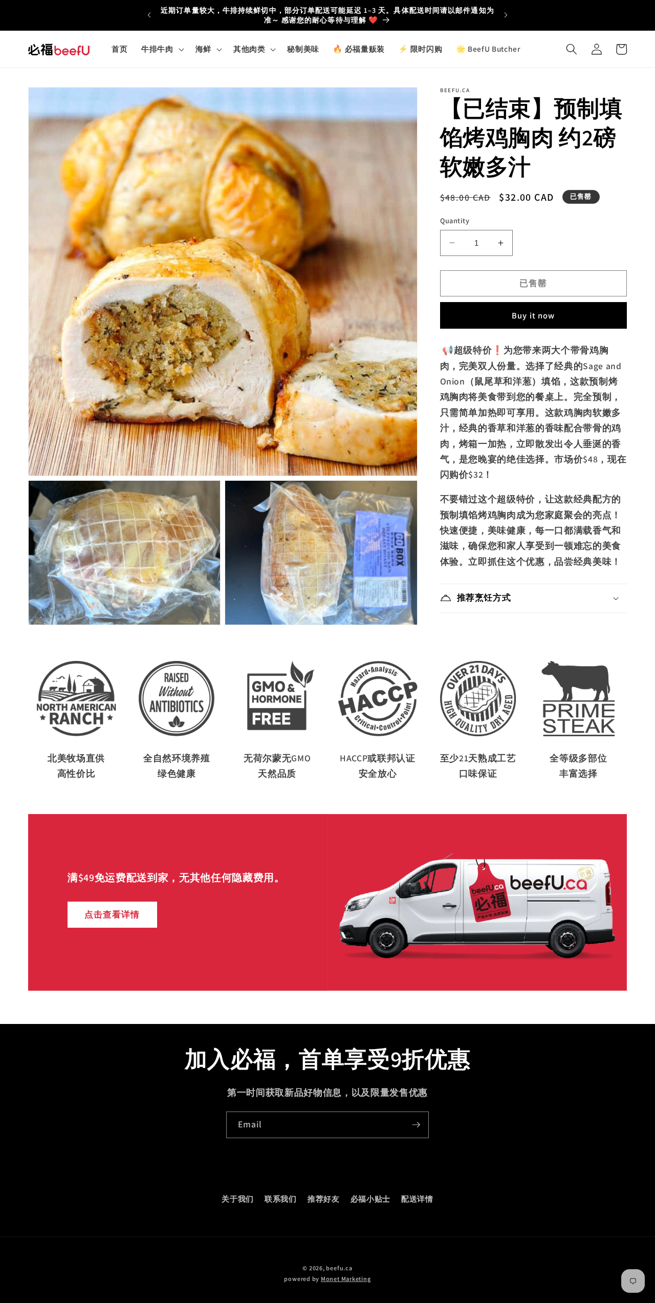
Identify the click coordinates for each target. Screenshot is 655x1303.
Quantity (455, 220)
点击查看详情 (112, 914)
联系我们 (281, 1198)
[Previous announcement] (149, 15)
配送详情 (417, 1198)
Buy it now (533, 315)
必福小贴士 (370, 1198)
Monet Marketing (346, 1279)
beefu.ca (339, 1268)
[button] (162, 49)
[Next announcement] (506, 15)
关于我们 (238, 1198)
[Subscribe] (416, 1125)
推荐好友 (324, 1198)
